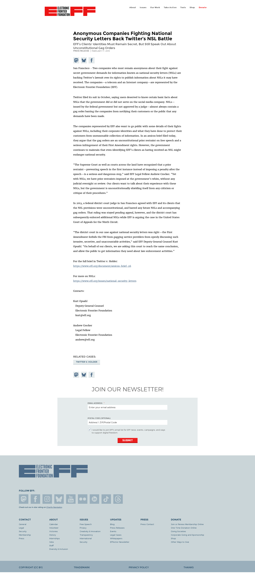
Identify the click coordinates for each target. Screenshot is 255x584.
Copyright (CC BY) (30, 567)
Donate (203, 7)
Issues (143, 7)
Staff (51, 545)
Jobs (51, 542)
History (52, 535)
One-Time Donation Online (184, 528)
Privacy (83, 528)
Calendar (53, 524)
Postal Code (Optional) (99, 418)
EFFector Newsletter (119, 542)
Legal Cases (115, 535)
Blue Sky (59, 499)
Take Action (170, 7)
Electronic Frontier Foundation (70, 13)
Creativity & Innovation (90, 531)
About (132, 7)
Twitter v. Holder (86, 362)
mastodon (23, 499)
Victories (53, 531)
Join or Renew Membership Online (187, 524)
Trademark (82, 567)
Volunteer (53, 528)
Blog (112, 524)
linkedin (94, 499)
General (22, 524)
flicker (82, 499)
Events (113, 531)
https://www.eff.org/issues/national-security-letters (104, 280)
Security (22, 531)
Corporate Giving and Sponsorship (187, 535)
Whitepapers (116, 538)
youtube (71, 499)
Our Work (155, 7)
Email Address (95, 403)
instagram (47, 499)
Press (21, 538)
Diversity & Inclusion (58, 549)
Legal (21, 528)
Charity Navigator (54, 507)
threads (118, 499)
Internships (54, 538)
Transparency (86, 535)
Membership (25, 535)
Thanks (189, 567)
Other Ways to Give (180, 542)
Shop (192, 7)
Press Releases (117, 528)
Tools (183, 7)
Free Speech (86, 524)
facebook (35, 499)
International (86, 538)
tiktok (106, 499)
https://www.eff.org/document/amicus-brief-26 (102, 265)
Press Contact (147, 524)
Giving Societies (178, 531)
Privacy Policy (139, 567)
